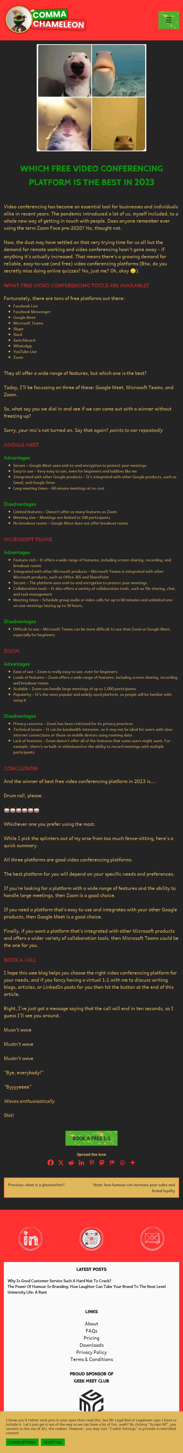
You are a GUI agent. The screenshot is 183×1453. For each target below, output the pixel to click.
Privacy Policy (91, 1352)
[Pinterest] (91, 1162)
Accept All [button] (53, 1442)
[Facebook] (50, 1162)
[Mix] (112, 1162)
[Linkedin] (81, 1162)
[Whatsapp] (122, 1162)
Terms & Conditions (91, 1359)
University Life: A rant (27, 1292)
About (91, 1323)
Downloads (92, 1345)
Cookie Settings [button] (22, 1442)
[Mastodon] (102, 1162)
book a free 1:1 (92, 1138)
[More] (132, 1162)
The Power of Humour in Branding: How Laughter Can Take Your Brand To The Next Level (87, 1286)
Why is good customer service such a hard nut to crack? (59, 1280)
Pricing (91, 1338)
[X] (61, 1162)
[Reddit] (71, 1162)
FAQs (91, 1330)
